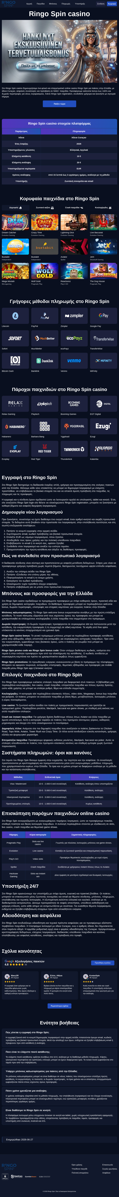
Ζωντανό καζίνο (43, 208)
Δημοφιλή (13, 208)
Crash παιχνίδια (72, 208)
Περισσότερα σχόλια (59, 1006)
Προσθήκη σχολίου (103, 963)
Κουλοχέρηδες (101, 208)
